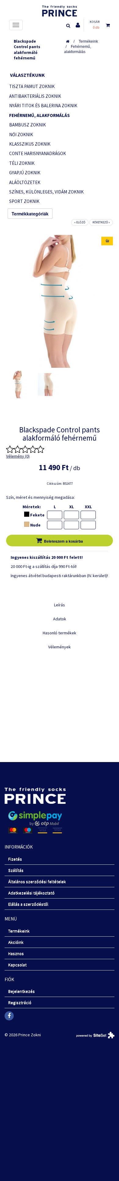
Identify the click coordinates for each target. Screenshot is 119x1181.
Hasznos (16, 953)
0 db (96, 27)
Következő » (101, 222)
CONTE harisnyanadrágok (37, 153)
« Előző (79, 222)
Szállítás (15, 870)
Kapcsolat (17, 964)
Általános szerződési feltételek (37, 881)
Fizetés (15, 859)
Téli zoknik (21, 163)
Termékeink (88, 41)
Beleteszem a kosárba (63, 541)
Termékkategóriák (30, 214)
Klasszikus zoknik (29, 144)
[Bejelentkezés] (78, 25)
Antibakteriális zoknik (35, 96)
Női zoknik (21, 134)
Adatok (59, 619)
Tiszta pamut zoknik (32, 86)
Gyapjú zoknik (24, 173)
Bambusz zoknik (27, 125)
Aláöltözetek (24, 182)
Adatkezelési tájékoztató (31, 893)
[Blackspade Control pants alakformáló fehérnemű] (18, 384)
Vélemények (59, 647)
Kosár (95, 22)
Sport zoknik (24, 201)
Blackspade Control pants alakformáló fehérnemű (27, 50)
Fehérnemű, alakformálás (77, 49)
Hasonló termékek (59, 633)
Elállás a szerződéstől (28, 904)
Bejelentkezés (21, 991)
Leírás (59, 605)
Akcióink (15, 942)
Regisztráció (19, 1002)
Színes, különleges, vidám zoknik (46, 192)
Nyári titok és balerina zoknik (43, 105)
